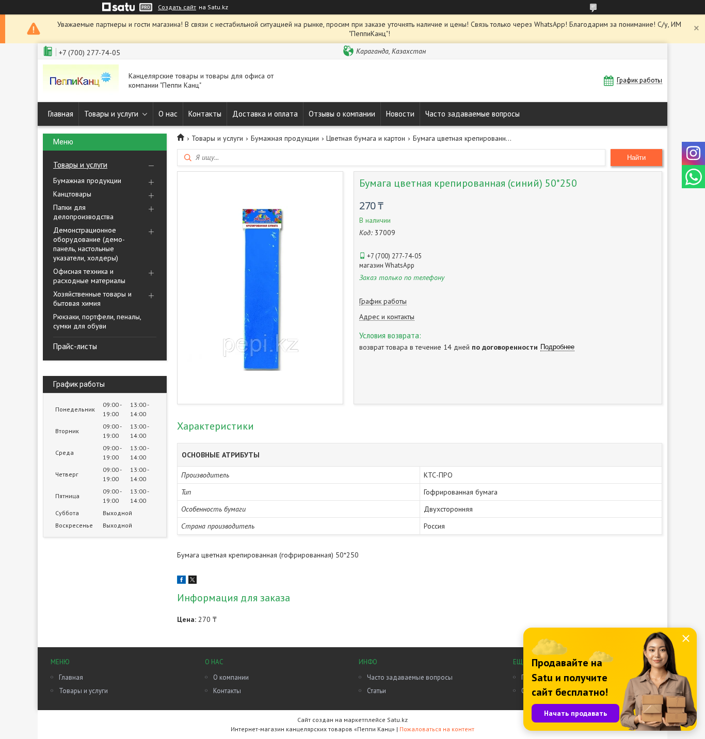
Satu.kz (397, 720)
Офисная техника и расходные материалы (89, 276)
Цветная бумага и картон (365, 138)
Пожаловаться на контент (436, 729)
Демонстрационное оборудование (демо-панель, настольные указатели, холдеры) (89, 243)
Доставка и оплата (265, 114)
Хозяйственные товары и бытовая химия (92, 298)
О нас (168, 114)
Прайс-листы (75, 346)
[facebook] (181, 581)
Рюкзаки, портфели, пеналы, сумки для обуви (97, 321)
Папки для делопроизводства (83, 212)
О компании (231, 677)
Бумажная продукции (87, 180)
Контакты (204, 114)
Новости (400, 114)
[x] (192, 581)
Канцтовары (72, 194)
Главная (60, 114)
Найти (636, 157)
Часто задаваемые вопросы (472, 114)
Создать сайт (177, 7)
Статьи (376, 690)
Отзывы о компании (342, 114)
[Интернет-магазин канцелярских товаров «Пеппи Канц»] (81, 80)
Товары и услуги (111, 114)
